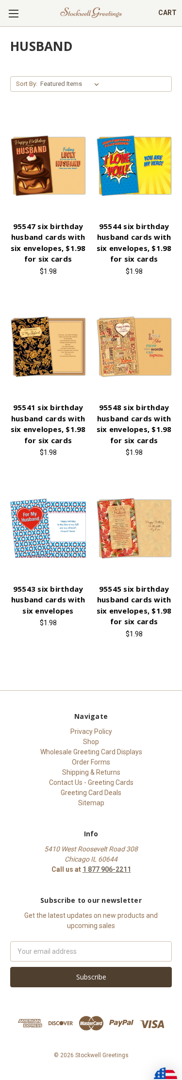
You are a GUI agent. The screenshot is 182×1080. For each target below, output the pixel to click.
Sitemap (91, 803)
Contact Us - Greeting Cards (91, 782)
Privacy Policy (91, 731)
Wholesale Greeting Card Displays (91, 752)
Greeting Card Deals (91, 793)
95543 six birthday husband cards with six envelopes (48, 599)
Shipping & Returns (91, 772)
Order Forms (91, 762)
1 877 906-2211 (107, 869)
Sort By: (26, 83)
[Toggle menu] (13, 13)
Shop (91, 742)
